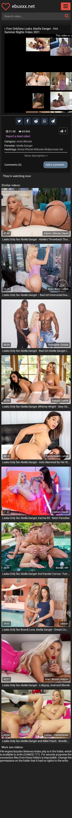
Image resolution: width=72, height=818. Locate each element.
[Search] (66, 16)
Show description (34, 155)
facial (30, 149)
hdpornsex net (54, 149)
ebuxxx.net (23, 6)
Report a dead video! (18, 136)
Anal (19, 141)
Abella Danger (24, 145)
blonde (40, 149)
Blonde (28, 141)
